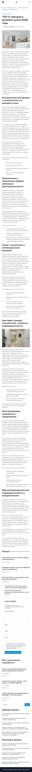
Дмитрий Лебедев (8, 26)
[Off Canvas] (3, 2)
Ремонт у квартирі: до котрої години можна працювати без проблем (15, 744)
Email (7, 631)
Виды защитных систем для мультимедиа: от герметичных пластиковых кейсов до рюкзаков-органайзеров (15, 733)
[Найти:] (12, 705)
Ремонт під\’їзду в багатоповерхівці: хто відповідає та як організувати (15, 694)
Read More (4, 675)
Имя (6, 625)
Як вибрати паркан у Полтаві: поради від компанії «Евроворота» (14, 719)
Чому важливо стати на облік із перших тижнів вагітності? (16, 714)
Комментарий (10, 611)
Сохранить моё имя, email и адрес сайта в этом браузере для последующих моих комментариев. (16, 646)
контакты (27, 769)
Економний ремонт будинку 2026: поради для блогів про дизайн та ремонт (15, 762)
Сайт (6, 637)
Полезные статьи (6, 13)
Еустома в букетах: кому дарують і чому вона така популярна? (15, 723)
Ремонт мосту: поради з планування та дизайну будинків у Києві (13, 758)
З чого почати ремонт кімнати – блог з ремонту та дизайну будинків (16, 749)
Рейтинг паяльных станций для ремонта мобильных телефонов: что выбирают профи (15, 728)
